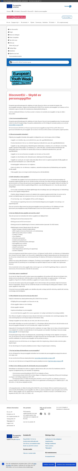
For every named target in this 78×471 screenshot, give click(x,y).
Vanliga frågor (13, 48)
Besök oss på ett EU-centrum (30, 445)
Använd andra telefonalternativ (30, 441)
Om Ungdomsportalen (12, 416)
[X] (45, 414)
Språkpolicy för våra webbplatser (53, 439)
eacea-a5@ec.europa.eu (15, 125)
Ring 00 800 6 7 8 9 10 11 (29, 439)
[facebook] (41, 414)
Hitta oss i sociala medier (29, 453)
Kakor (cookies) (49, 445)
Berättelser (12, 51)
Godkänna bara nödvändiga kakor (66, 464)
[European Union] (14, 437)
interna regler (12, 331)
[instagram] (49, 414)
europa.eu (17, 439)
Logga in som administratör (10, 424)
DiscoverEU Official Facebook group (21, 62)
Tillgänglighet (10, 421)
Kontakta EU (27, 435)
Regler (11, 32)
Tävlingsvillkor (10, 418)
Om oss (9, 411)
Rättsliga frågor (50, 435)
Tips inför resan (13, 40)
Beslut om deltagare (14, 34)
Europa (8, 11)
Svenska (68, 6)
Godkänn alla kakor (49, 464)
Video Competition (14, 37)
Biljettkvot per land (14, 53)
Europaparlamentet (50, 456)
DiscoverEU (24, 11)
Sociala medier (27, 449)
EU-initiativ (17, 11)
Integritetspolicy (49, 441)
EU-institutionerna (50, 452)
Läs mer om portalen (28, 422)
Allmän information (12, 408)
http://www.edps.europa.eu (54, 361)
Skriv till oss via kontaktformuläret (31, 443)
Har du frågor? (67, 17)
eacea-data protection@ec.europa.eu (44, 358)
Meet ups (12, 42)
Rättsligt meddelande (50, 443)
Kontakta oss (10, 414)
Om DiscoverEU (14, 29)
